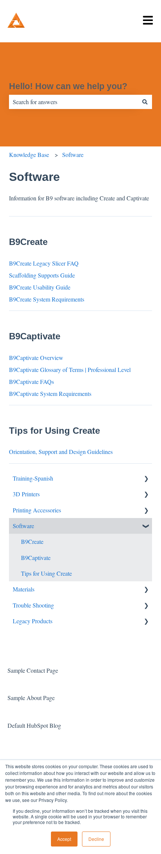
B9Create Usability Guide (39, 287)
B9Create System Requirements (46, 299)
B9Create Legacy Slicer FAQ (44, 263)
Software (72, 154)
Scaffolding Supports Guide (42, 275)
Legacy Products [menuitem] (32, 621)
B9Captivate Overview (36, 357)
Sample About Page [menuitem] (31, 698)
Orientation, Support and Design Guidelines (61, 451)
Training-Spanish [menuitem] (33, 478)
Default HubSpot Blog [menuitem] (34, 725)
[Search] (145, 102)
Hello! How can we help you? (68, 86)
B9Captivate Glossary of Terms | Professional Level (70, 369)
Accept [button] (64, 839)
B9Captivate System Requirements (50, 393)
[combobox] (73, 102)
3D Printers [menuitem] (26, 494)
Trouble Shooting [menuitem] (33, 605)
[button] (146, 479)
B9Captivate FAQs (31, 381)
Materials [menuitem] (23, 589)
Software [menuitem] (23, 526)
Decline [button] (96, 839)
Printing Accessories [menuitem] (37, 510)
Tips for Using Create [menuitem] (46, 573)
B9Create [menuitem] (32, 541)
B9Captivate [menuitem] (36, 557)
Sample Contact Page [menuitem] (32, 670)
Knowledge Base (29, 154)
